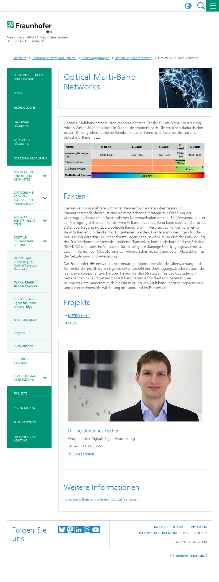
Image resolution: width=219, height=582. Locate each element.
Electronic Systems (23, 361)
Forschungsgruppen (95, 58)
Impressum (198, 527)
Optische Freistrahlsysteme (25, 220)
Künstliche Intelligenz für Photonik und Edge (25, 302)
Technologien (25, 108)
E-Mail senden (83, 454)
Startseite (19, 58)
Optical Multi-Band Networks (25, 284)
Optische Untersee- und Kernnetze (24, 175)
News (18, 93)
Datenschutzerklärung (159, 533)
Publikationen (23, 346)
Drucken (200, 533)
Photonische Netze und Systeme (54, 58)
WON (72, 323)
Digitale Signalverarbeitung (133, 58)
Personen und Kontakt (25, 438)
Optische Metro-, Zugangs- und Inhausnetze (24, 198)
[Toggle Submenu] (44, 176)
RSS (185, 533)
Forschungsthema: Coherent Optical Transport (101, 499)
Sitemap (179, 527)
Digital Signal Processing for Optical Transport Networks (25, 263)
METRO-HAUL (79, 316)
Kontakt (161, 527)
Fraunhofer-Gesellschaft (190, 555)
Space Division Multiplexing (25, 377)
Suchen (201, 5)
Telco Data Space (25, 320)
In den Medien (24, 408)
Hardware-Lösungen (23, 124)
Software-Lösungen (22, 142)
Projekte (19, 333)
